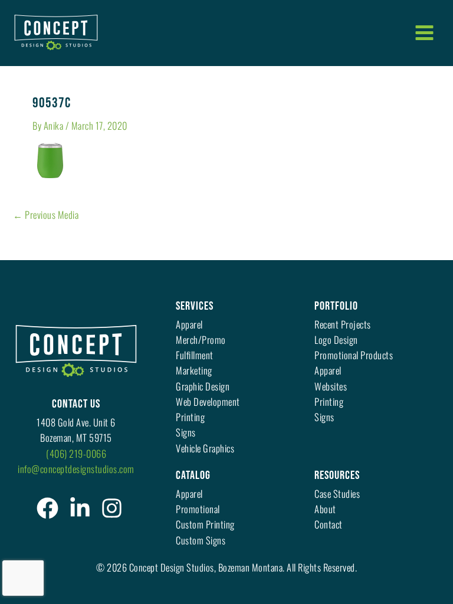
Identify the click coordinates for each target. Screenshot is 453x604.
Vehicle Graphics (205, 448)
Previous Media (45, 214)
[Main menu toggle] (424, 32)
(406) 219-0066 (76, 453)
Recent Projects (342, 324)
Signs (186, 432)
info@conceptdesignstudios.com (76, 468)
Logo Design (336, 339)
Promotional (198, 508)
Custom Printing (205, 524)
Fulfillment (195, 354)
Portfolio (336, 306)
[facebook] (47, 508)
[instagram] (112, 508)
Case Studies (337, 493)
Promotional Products (353, 354)
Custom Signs (200, 540)
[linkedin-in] (80, 508)
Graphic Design (202, 386)
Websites (330, 386)
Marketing (194, 370)
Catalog (193, 475)
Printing (190, 416)
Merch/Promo (201, 339)
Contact (328, 524)
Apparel (189, 324)
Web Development (208, 401)
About (325, 508)
